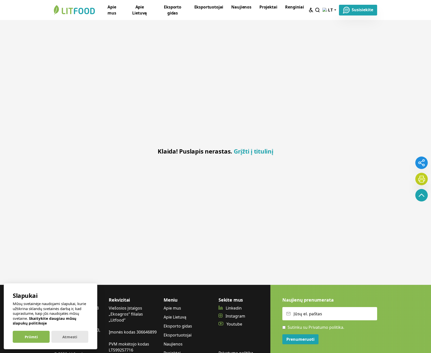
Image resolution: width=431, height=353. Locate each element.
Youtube (233, 324)
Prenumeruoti (300, 339)
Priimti (31, 336)
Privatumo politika (326, 327)
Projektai (268, 7)
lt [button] (330, 10)
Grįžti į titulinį (253, 151)
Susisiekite (362, 9)
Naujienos (241, 7)
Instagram (234, 316)
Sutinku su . (316, 327)
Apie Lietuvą (139, 10)
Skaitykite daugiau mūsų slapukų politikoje (44, 321)
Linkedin (233, 308)
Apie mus (112, 10)
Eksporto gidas (172, 10)
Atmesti (69, 336)
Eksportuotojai (208, 7)
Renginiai (294, 7)
